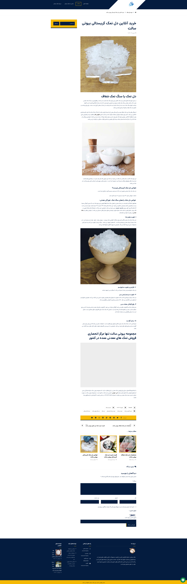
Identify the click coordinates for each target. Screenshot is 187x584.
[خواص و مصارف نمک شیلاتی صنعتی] (58, 552)
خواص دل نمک (93, 459)
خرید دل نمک (108, 407)
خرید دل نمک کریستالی (111, 411)
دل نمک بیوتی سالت (96, 411)
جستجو (56, 23)
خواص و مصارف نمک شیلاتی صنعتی (71, 550)
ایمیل (116, 498)
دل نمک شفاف (131, 459)
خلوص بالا (97, 115)
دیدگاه (134, 481)
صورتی (113, 393)
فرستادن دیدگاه (131, 525)
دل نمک (103, 411)
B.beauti (130, 407)
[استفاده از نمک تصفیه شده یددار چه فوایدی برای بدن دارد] (58, 564)
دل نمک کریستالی (87, 411)
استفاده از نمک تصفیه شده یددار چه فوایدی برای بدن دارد (71, 556)
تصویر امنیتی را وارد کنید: (130, 518)
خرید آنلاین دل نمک (128, 411)
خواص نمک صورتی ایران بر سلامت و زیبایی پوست (71, 564)
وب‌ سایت (96, 498)
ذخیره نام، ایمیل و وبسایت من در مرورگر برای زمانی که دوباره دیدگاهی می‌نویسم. (116, 507)
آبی (117, 393)
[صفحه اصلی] (135, 12)
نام (135, 498)
